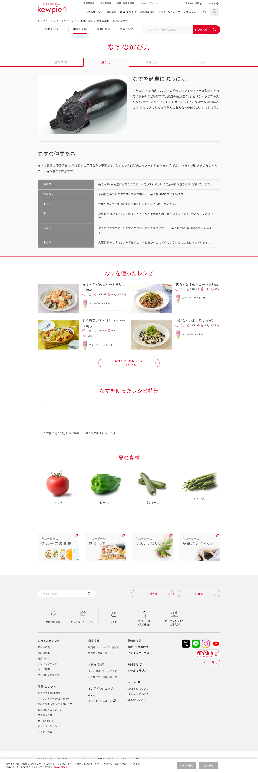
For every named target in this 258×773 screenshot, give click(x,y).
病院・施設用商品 (125, 3)
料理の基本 (103, 29)
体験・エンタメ (128, 12)
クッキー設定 (186, 765)
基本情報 (60, 62)
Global (212, 3)
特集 (127, 29)
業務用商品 (105, 3)
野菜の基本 (103, 21)
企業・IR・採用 (192, 3)
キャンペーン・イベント (83, 622)
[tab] (60, 62)
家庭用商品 (89, 3)
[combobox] (180, 29)
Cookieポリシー (62, 767)
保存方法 (151, 62)
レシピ (113, 622)
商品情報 (111, 12)
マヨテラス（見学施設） (144, 623)
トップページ (45, 21)
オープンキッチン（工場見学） (174, 623)
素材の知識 (86, 21)
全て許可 (208, 765)
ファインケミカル (149, 3)
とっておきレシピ (93, 12)
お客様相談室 (147, 12)
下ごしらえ (197, 62)
